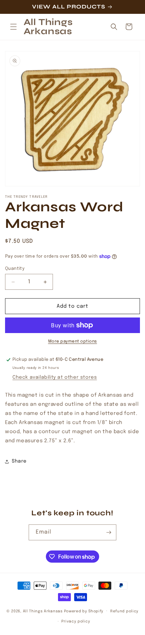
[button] (13, 26)
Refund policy (124, 611)
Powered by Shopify (84, 611)
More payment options (72, 341)
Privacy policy (75, 621)
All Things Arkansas (43, 611)
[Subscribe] (108, 532)
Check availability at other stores (54, 377)
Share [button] (19, 461)
